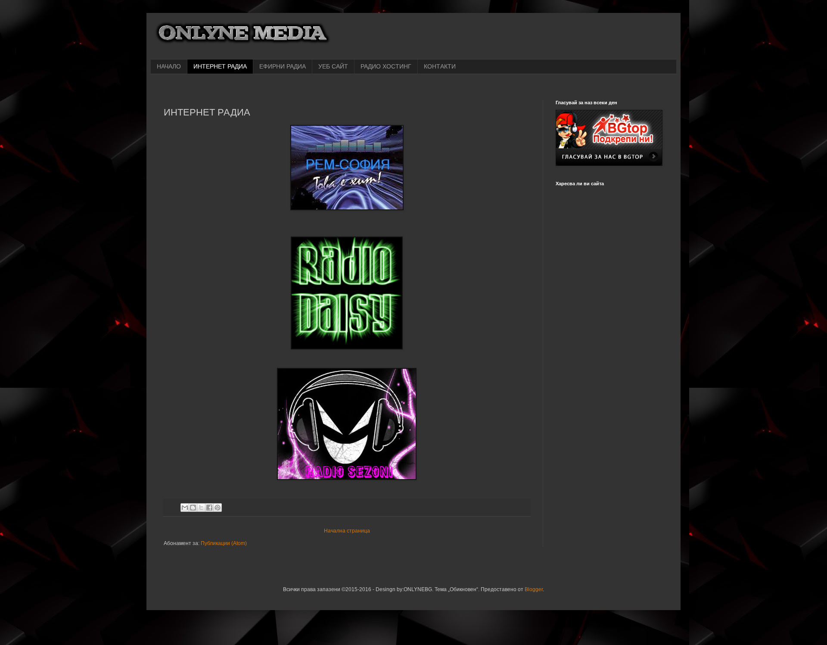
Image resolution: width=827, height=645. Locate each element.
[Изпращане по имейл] (184, 507)
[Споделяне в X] (201, 507)
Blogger (534, 589)
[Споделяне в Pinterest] (217, 507)
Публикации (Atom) (224, 543)
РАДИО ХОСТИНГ (386, 66)
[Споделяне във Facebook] (209, 507)
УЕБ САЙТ (333, 66)
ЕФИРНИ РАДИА (282, 66)
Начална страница (347, 531)
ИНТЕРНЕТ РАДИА (220, 66)
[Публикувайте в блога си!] (193, 507)
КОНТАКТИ (440, 66)
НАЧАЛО (169, 66)
